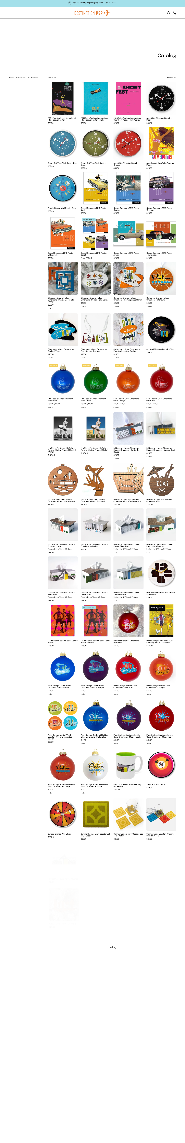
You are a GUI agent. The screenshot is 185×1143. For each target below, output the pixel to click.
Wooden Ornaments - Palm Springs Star (158, 1060)
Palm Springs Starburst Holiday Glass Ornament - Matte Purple (127, 736)
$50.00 (149, 646)
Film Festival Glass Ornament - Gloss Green (94, 400)
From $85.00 (86, 258)
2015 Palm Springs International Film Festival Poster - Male (94, 119)
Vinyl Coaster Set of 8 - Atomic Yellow (126, 880)
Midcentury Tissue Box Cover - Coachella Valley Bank (94, 545)
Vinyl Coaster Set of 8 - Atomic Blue (94, 880)
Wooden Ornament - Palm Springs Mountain (59, 1015)
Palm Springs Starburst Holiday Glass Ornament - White (94, 785)
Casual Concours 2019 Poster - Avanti (127, 254)
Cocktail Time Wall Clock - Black (160, 349)
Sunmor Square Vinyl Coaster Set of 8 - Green (95, 835)
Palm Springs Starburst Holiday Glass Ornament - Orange (61, 785)
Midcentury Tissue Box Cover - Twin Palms (94, 593)
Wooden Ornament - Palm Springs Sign (92, 1015)
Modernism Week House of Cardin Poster (63, 641)
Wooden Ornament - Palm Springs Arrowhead (92, 925)
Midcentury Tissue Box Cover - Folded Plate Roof (126, 545)
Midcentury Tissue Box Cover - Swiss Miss (61, 593)
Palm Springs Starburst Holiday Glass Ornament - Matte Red (160, 736)
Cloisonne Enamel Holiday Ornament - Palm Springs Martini (127, 299)
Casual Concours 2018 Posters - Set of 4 (95, 254)
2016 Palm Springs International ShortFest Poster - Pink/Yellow (127, 119)
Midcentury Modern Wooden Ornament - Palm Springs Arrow (127, 500)
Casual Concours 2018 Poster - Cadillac (127, 209)
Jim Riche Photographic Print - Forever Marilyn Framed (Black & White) (62, 450)
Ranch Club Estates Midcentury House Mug (127, 785)
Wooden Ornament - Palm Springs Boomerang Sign (59, 970)
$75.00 (51, 553)
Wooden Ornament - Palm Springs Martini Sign (158, 970)
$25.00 (51, 123)
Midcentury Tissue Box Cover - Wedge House (126, 593)
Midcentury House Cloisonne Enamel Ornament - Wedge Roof (160, 449)
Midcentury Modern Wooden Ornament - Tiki (159, 500)
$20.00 (51, 504)
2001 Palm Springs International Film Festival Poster (62, 119)
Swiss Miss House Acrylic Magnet (62, 879)
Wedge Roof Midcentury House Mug (160, 880)
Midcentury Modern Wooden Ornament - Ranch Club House (61, 500)
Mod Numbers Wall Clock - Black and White (160, 593)
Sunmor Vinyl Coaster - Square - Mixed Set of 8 (160, 835)
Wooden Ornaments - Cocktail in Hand (95, 1060)
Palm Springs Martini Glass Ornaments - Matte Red (125, 686)
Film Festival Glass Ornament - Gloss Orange (126, 400)
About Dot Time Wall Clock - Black (159, 119)
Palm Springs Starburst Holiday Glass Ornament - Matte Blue (94, 736)
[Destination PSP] (92, 12)
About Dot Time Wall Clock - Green (93, 164)
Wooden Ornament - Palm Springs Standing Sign (125, 1015)
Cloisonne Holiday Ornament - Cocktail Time (61, 350)
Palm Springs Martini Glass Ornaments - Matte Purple (92, 686)
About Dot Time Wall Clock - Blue (62, 163)
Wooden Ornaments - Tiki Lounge (62, 1104)
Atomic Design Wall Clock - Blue (62, 208)
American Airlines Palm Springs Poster (160, 164)
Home (11, 77)
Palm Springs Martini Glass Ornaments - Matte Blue (59, 686)
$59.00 (149, 123)
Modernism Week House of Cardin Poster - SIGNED (96, 641)
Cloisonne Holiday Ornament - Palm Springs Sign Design (126, 350)
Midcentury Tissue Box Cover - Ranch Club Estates (159, 545)
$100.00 (51, 455)
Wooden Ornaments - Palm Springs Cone (125, 1060)
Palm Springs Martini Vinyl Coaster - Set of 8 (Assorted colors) (60, 737)
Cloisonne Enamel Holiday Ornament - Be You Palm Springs (95, 299)
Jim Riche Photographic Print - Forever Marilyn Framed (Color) (94, 449)
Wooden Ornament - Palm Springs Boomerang (125, 925)
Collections (20, 77)
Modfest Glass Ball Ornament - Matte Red (126, 641)
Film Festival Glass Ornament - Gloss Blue (61, 400)
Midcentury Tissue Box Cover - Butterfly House (61, 545)
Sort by (50, 78)
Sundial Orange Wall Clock (59, 834)
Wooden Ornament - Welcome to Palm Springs (62, 1060)
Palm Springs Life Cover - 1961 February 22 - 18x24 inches (159, 641)
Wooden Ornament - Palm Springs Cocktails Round (92, 970)
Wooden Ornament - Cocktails (61, 924)
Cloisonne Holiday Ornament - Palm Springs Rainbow (94, 350)
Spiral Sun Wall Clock (155, 784)
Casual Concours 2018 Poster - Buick (94, 209)
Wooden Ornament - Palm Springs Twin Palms (158, 1015)
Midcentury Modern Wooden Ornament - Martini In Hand (93, 500)
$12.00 (116, 646)
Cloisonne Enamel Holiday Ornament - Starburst (157, 299)
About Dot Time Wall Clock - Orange (126, 164)
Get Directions (110, 3)
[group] (92, 3)
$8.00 (50, 882)
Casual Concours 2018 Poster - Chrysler (160, 209)
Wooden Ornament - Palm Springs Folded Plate (125, 970)
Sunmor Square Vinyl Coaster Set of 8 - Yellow (128, 835)
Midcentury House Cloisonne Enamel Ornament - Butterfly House (126, 450)
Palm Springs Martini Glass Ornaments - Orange (158, 686)
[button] (169, 13)
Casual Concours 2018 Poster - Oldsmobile (61, 254)
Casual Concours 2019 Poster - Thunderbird (160, 254)
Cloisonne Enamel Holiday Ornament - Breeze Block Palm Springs (61, 300)
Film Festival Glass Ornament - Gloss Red (159, 400)
